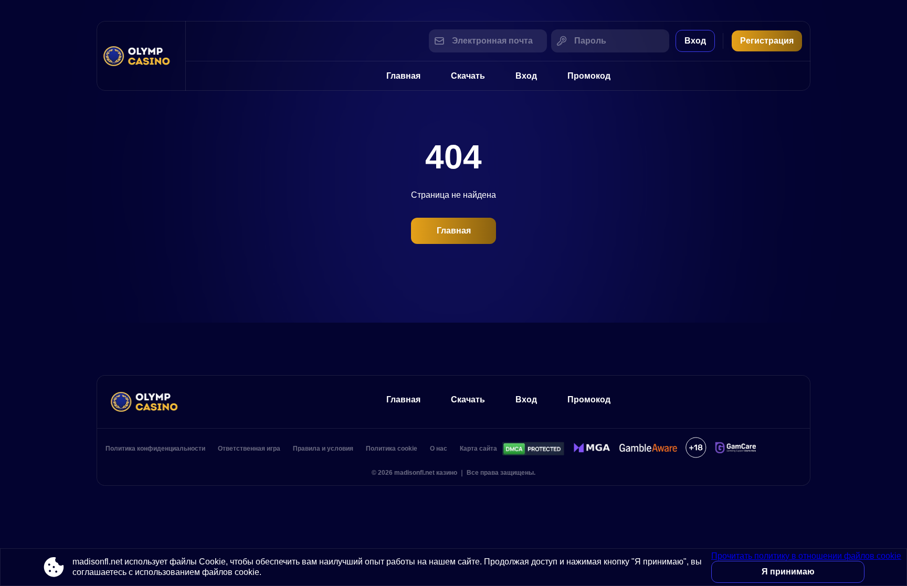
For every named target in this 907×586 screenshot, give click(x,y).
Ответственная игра (249, 448)
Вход (695, 40)
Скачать (468, 75)
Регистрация (767, 40)
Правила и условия (323, 448)
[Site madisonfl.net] (141, 56)
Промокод (588, 75)
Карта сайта (478, 448)
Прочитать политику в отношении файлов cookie (806, 555)
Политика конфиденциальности (155, 448)
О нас (438, 448)
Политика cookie (391, 448)
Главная (403, 75)
